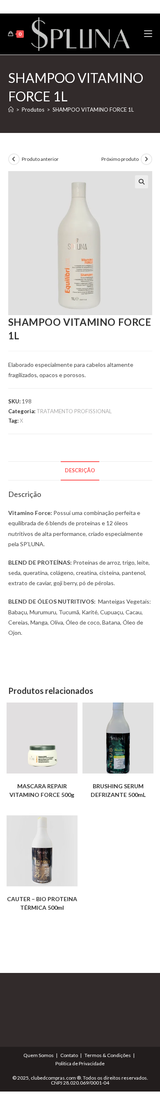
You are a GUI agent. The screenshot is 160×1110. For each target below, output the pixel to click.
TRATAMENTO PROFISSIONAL (74, 411)
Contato (69, 1055)
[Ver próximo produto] (146, 159)
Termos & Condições (108, 1055)
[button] (141, 181)
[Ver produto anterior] (14, 159)
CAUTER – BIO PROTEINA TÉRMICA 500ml (42, 903)
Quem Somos (38, 1055)
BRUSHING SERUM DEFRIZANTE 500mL (118, 790)
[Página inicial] (11, 109)
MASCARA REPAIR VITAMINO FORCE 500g (41, 790)
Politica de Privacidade (80, 1063)
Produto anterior (40, 159)
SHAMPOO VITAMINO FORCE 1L (93, 109)
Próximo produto (120, 159)
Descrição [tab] (80, 470)
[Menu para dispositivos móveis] (148, 34)
